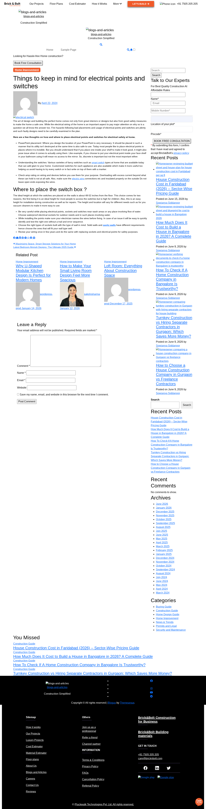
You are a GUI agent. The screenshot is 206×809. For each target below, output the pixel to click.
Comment (23, 366)
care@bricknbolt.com (150, 758)
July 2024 (161, 577)
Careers (30, 778)
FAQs (85, 773)
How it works (33, 727)
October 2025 (163, 519)
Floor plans (32, 759)
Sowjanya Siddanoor (168, 202)
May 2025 (161, 538)
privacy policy (181, 153)
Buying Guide (164, 606)
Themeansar (127, 702)
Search (155, 399)
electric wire (78, 178)
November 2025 (165, 515)
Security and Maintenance (171, 630)
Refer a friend (90, 737)
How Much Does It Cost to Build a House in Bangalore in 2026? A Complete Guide (173, 231)
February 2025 (164, 550)
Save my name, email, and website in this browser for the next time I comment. (64, 394)
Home (49, 49)
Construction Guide (167, 610)
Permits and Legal (166, 626)
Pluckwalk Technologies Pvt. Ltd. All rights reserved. (104, 804)
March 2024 (162, 592)
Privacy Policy (90, 766)
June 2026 (162, 504)
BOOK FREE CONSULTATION (172, 141)
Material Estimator (36, 753)
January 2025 (164, 554)
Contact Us (32, 785)
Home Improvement (27, 70)
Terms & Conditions (93, 760)
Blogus (112, 702)
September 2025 (165, 523)
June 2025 (162, 534)
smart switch (98, 162)
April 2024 (162, 588)
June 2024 (162, 581)
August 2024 (163, 573)
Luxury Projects (35, 740)
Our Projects (33, 733)
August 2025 (163, 527)
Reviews (31, 791)
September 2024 (165, 569)
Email (21, 380)
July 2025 (161, 531)
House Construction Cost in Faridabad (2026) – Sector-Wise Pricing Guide (174, 186)
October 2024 (163, 565)
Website (21, 387)
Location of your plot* (163, 124)
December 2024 (165, 558)
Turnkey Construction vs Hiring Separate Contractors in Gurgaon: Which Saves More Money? (174, 326)
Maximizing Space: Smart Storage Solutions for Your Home (45, 243)
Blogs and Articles (36, 772)
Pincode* (156, 134)
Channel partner (91, 744)
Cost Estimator (34, 746)
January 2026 (164, 507)
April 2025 (162, 542)
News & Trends (164, 622)
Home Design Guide (167, 614)
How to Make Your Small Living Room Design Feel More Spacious (76, 273)
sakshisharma (92, 294)
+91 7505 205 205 (148, 754)
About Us (31, 765)
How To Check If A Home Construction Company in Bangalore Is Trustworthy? (172, 279)
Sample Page (68, 49)
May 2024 (161, 585)
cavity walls (109, 225)
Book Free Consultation (28, 63)
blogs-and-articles (33, 16)
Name (21, 372)
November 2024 (165, 561)
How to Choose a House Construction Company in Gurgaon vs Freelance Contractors (174, 374)
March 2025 (162, 546)
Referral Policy (90, 785)
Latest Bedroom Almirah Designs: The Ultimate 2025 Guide (43, 247)
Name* (155, 98)
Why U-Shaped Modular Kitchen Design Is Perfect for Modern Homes (33, 273)
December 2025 (165, 511)
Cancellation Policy (93, 779)
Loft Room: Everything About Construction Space (123, 270)
